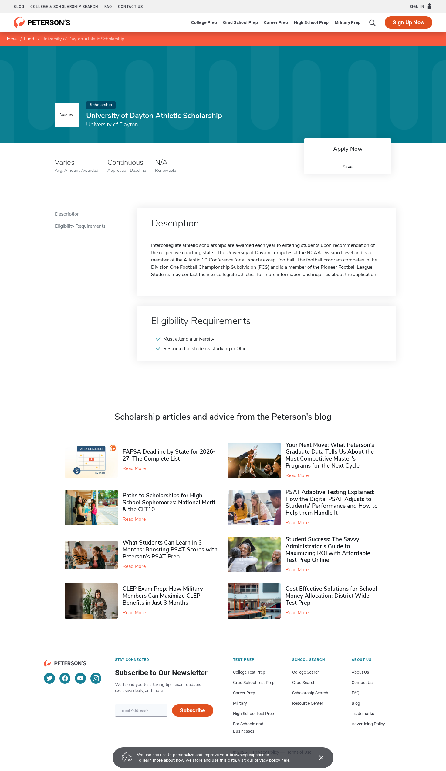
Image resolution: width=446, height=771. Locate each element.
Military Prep (347, 22)
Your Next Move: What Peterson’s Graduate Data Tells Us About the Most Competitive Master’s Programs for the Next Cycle (330, 455)
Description (67, 214)
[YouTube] (80, 678)
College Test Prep (249, 672)
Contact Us (362, 682)
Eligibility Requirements (80, 226)
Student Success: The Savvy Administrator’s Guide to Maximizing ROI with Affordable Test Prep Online (328, 549)
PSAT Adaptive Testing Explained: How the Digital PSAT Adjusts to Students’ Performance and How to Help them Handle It (332, 502)
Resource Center (307, 703)
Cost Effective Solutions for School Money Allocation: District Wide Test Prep (331, 596)
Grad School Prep (240, 22)
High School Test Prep (253, 713)
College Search (306, 672)
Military (240, 703)
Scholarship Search (310, 692)
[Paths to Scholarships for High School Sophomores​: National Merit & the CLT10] (94, 507)
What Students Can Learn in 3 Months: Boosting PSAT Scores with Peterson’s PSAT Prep (170, 550)
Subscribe (192, 710)
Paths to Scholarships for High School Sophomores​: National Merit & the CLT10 (169, 502)
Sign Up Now (408, 22)
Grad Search (304, 682)
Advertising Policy (368, 723)
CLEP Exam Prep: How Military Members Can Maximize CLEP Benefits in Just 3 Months (163, 596)
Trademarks (363, 713)
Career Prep (276, 22)
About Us (360, 672)
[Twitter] (49, 678)
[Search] (373, 22)
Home (11, 39)
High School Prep (311, 22)
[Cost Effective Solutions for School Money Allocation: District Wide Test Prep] (257, 601)
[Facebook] (64, 678)
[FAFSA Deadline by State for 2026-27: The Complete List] (94, 460)
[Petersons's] (42, 22)
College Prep (204, 22)
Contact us (130, 7)
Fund (29, 39)
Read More (134, 468)
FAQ (108, 7)
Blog (19, 7)
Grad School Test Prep (254, 682)
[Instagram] (95, 678)
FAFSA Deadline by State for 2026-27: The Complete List (169, 455)
